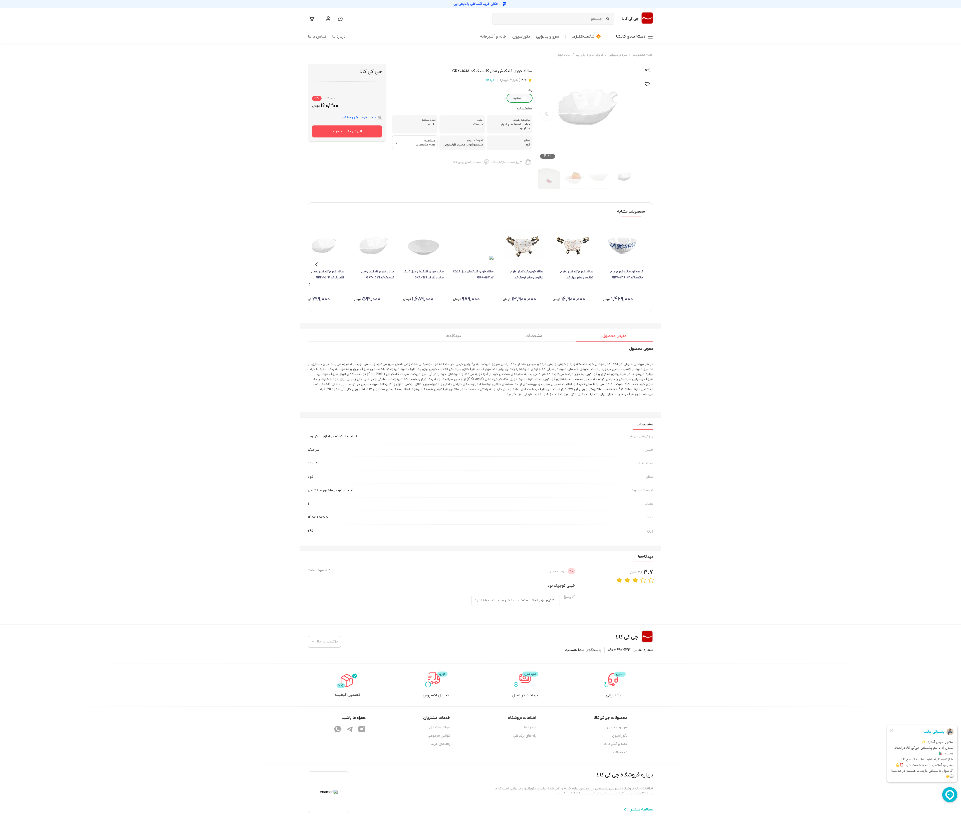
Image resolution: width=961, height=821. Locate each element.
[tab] (614, 337)
